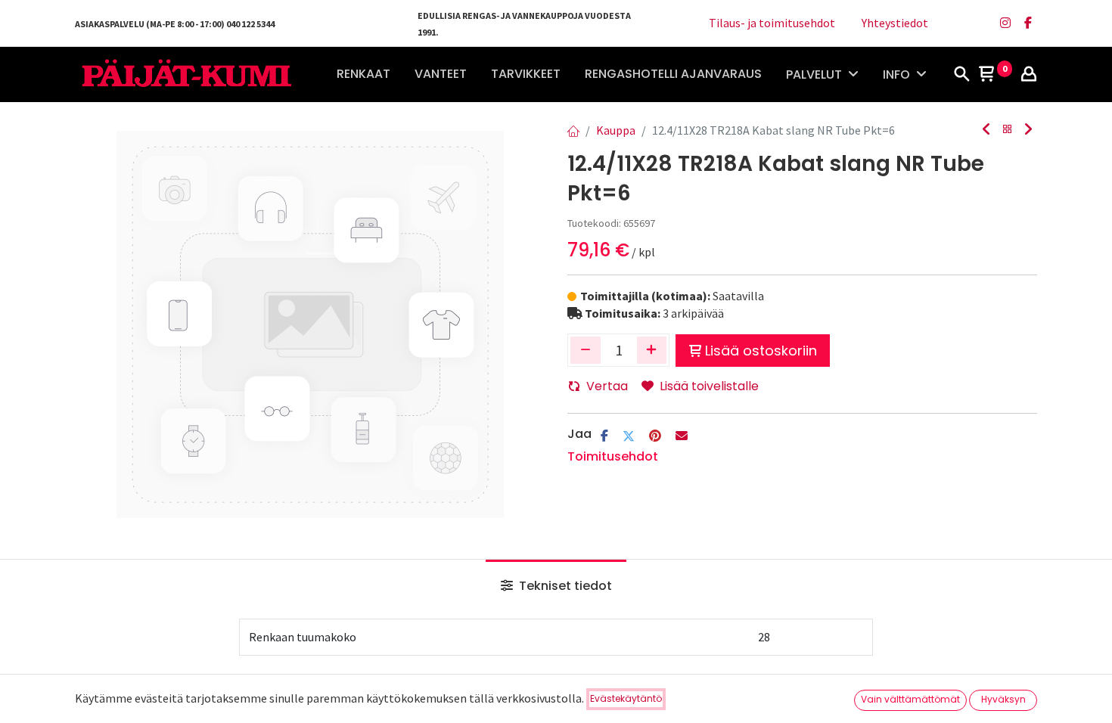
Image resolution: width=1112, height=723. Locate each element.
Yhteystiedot (895, 22)
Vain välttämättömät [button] (910, 699)
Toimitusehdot (612, 456)
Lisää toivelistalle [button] (709, 386)
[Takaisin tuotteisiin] (1008, 130)
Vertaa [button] (607, 386)
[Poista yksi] (585, 350)
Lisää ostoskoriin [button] (761, 350)
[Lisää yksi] (652, 350)
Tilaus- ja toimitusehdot (772, 22)
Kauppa (615, 130)
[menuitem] (363, 74)
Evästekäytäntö (626, 698)
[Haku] (961, 74)
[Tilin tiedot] (1028, 74)
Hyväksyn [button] (1003, 699)
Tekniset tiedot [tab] (564, 585)
